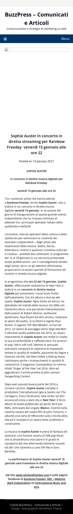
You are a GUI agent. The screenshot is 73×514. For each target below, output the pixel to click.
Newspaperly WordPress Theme (42, 508)
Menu (65, 39)
